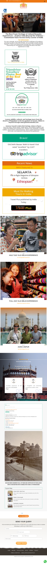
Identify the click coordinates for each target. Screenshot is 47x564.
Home (9, 550)
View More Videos (23, 516)
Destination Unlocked (18, 503)
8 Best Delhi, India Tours (19, 491)
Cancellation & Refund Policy (28, 552)
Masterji (13, 550)
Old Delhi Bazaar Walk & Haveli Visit (11, 409)
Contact (36, 550)
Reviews (31, 550)
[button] (22, 393)
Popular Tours (20, 550)
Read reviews (7, 419)
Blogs (26, 550)
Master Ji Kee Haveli (18, 497)
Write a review (7, 426)
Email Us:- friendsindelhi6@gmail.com (15, 0)
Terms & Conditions (15, 552)
